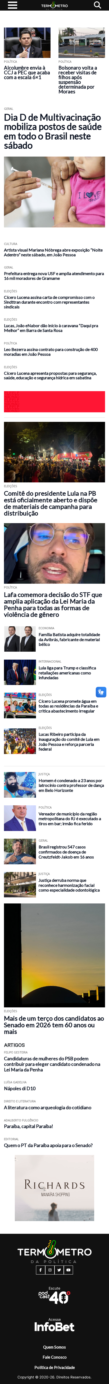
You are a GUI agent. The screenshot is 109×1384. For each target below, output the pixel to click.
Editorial (11, 1139)
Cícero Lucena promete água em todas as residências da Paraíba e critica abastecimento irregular (68, 705)
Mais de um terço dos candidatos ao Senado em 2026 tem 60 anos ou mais (54, 1024)
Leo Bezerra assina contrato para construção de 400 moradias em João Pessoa (51, 352)
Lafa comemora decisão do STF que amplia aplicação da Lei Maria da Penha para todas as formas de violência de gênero (53, 604)
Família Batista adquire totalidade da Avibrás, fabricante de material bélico (69, 639)
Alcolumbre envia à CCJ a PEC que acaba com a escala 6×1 (27, 72)
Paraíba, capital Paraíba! (28, 1126)
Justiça (44, 774)
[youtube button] (68, 1270)
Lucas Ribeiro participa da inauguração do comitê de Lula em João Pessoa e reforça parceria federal (69, 741)
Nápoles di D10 (19, 1088)
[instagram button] (49, 1270)
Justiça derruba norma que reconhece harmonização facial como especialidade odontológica (69, 885)
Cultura (10, 244)
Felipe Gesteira (16, 1052)
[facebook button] (40, 1270)
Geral (8, 109)
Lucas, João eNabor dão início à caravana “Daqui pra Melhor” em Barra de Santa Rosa (51, 328)
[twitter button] (59, 1270)
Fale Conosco (55, 1357)
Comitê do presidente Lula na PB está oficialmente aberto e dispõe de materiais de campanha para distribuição (50, 503)
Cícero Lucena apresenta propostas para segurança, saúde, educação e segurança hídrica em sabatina (50, 375)
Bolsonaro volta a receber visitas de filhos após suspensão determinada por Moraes (77, 79)
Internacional (50, 661)
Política (10, 61)
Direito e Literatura (20, 1101)
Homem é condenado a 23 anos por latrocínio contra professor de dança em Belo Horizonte (71, 785)
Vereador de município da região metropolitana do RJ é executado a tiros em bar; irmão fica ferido (70, 818)
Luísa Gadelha (15, 1082)
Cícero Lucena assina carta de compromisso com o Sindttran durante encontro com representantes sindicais (49, 302)
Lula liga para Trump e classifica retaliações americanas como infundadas (67, 672)
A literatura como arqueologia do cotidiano (47, 1107)
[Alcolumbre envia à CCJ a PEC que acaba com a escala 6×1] (27, 43)
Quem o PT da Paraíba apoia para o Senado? (48, 1145)
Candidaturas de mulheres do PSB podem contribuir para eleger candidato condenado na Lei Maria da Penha (52, 1064)
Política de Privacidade (54, 1367)
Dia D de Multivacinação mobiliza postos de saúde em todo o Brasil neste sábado (53, 131)
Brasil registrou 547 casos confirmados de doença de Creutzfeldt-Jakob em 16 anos (66, 851)
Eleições (10, 291)
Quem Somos (54, 1347)
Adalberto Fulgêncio (21, 1120)
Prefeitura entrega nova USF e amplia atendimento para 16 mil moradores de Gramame (54, 276)
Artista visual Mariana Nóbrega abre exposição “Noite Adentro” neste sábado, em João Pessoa (53, 252)
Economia (46, 628)
